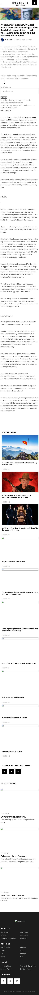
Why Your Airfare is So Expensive (13, 561)
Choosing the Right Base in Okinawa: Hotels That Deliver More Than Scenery (20, 630)
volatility (4, 197)
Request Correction (8, 938)
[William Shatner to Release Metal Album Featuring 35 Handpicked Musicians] (20, 482)
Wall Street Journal (11, 135)
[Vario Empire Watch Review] (20, 736)
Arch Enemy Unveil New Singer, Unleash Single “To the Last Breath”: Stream (20, 529)
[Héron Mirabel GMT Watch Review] (20, 710)
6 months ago (6, 469)
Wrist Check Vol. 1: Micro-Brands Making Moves (19, 663)
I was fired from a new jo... (13, 895)
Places (23, 947)
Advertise (24, 935)
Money (23, 954)
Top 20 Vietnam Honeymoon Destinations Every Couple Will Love (19, 464)
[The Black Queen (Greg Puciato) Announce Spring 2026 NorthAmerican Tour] (20, 578)
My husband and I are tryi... (13, 816)
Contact (23, 938)
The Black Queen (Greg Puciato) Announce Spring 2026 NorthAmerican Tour (20, 593)
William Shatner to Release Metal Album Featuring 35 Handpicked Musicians (16, 496)
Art (2, 954)
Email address (6, 87)
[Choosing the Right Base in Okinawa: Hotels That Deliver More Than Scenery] (20, 613)
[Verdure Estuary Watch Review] (20, 682)
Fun (21, 957)
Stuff (3, 950)
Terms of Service (7, 108)
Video (3, 957)
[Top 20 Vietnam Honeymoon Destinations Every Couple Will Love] (20, 447)
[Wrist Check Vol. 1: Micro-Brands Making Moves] (20, 648)
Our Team (24, 932)
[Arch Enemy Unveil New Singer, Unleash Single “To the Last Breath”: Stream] (20, 514)
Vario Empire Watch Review (12, 751)
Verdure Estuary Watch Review (13, 698)
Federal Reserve (6, 316)
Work (22, 950)
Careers (4, 935)
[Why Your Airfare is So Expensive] (20, 547)
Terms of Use (6, 966)
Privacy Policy (6, 110)
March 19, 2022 (20, 40)
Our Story (4, 932)
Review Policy (25, 969)
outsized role (8, 361)
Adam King (8, 40)
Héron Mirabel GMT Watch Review (14, 718)
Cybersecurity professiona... (14, 856)
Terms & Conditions (28, 966)
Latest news (6, 947)
